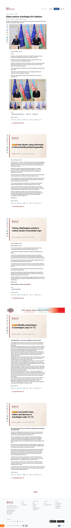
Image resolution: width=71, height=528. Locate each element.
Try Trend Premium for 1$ (18, 123)
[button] (7, 25)
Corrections (35, 509)
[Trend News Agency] (10, 502)
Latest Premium (24, 504)
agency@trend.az (9, 513)
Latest (23, 503)
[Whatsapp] (8, 521)
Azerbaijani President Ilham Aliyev (18, 114)
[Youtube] (15, 521)
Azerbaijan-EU (34, 114)
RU (63, 525)
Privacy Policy (57, 504)
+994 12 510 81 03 (9, 512)
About (34, 503)
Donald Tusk (28, 114)
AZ (61, 525)
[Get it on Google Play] (60, 521)
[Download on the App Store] (53, 521)
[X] (13, 521)
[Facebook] (10, 521)
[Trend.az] (10, 9)
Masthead (34, 504)
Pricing (45, 503)
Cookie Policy (57, 508)
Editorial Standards (36, 508)
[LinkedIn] (20, 521)
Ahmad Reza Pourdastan (16, 289)
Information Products (47, 504)
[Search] (42, 9)
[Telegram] (17, 521)
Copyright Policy (58, 506)
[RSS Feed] (22, 521)
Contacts (34, 506)
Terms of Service (58, 503)
